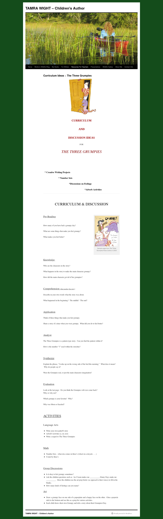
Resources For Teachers (79, 67)
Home (30, 67)
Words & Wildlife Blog (42, 67)
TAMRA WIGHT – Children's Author (55, 8)
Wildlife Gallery (108, 67)
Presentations (95, 67)
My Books (55, 67)
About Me (118, 67)
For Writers (65, 67)
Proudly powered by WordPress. (123, 513)
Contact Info (128, 67)
